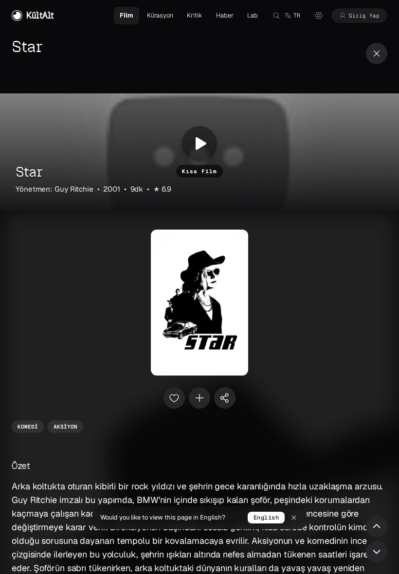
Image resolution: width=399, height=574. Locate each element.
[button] (292, 15)
